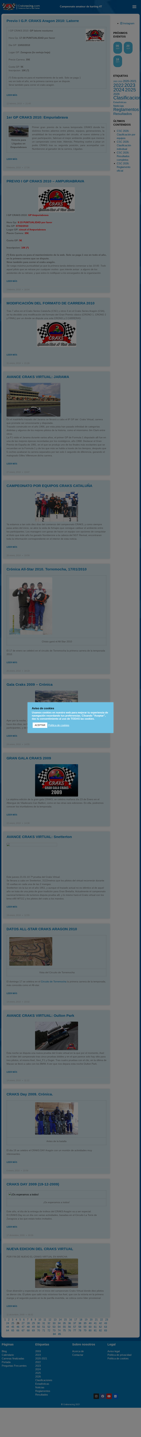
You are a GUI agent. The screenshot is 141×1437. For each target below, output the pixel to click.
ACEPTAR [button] (40, 725)
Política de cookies (58, 725)
